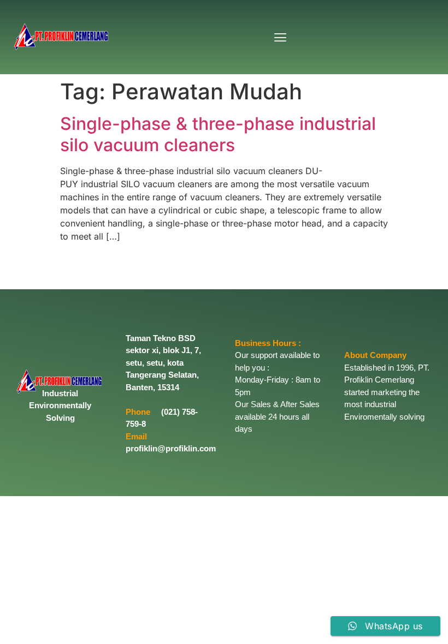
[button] (280, 37)
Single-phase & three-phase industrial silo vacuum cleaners (218, 134)
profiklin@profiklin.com (171, 448)
